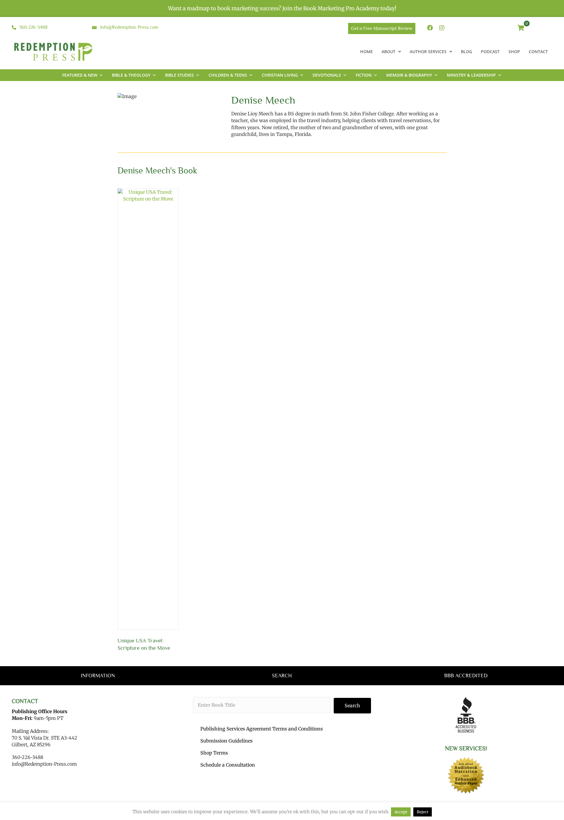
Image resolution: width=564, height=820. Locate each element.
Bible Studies (179, 75)
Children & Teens (228, 75)
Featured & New (79, 75)
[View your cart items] (521, 28)
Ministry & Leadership (471, 75)
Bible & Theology (131, 75)
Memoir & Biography (409, 75)
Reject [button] (422, 811)
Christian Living (280, 75)
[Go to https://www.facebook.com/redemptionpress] (430, 28)
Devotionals (327, 75)
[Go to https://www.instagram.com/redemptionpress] (442, 28)
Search (352, 705)
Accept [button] (401, 811)
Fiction (364, 75)
